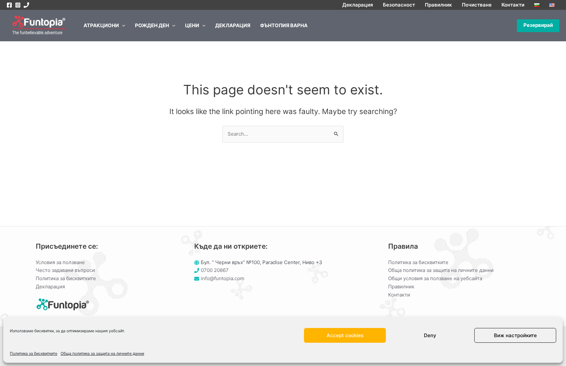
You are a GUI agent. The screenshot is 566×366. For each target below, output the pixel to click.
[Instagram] (18, 5)
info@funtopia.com (222, 278)
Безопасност (399, 5)
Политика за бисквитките (33, 353)
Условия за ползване (60, 262)
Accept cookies (345, 335)
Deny (430, 335)
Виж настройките (515, 335)
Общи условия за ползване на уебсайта (435, 278)
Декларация (357, 5)
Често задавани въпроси (65, 270)
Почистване (477, 5)
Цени (192, 25)
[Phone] (26, 5)
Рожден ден (152, 25)
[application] (122, 25)
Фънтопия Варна (284, 25)
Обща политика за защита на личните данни (102, 353)
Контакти (512, 5)
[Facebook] (9, 5)
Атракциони (101, 25)
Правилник (438, 5)
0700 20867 (215, 270)
